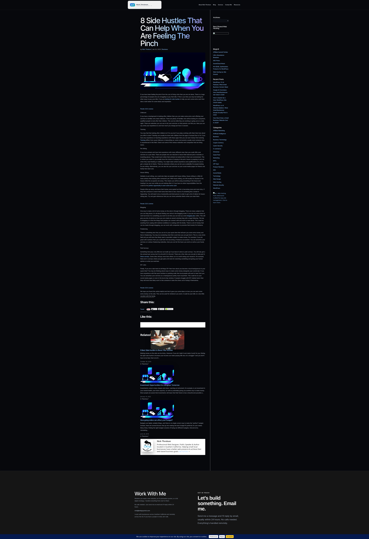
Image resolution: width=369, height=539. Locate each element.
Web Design (217, 179)
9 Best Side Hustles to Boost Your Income (156, 350)
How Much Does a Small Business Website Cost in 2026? (221, 120)
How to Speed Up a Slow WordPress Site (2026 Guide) (219, 100)
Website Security (218, 185)
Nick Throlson (146, 49)
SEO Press (216, 60)
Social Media (217, 173)
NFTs (214, 161)
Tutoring (142, 140)
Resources (237, 4)
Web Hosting (217, 182)
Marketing (216, 158)
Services (220, 4)
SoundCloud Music (219, 63)
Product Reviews (218, 167)
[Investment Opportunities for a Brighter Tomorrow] (157, 383)
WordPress (216, 188)
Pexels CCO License (146, 109)
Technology (216, 176)
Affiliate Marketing (219, 130)
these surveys (144, 256)
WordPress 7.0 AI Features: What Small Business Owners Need (220, 84)
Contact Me (228, 4)
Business (165, 49)
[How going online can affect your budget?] (157, 418)
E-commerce (217, 149)
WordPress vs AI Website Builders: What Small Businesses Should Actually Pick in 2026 (220, 110)
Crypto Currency (218, 142)
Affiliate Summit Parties (220, 52)
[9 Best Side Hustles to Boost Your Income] (167, 348)
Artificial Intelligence (219, 133)
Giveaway (216, 152)
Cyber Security (218, 146)
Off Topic (216, 164)
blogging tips (191, 216)
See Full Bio (183, 451)
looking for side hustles (172, 99)
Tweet (142, 308)
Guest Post (216, 155)
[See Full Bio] (189, 451)
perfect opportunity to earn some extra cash (163, 185)
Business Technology (220, 139)
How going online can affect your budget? (156, 420)
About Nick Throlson (205, 4)
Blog (214, 4)
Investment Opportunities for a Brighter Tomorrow (160, 385)
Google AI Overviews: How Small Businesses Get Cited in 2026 (220, 92)
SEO (214, 170)
